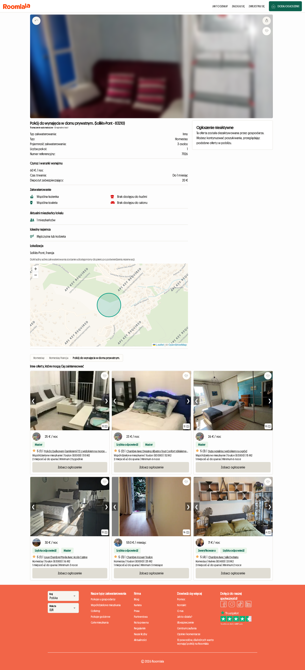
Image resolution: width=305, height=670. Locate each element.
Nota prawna (141, 622)
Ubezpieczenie (185, 622)
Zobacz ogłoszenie (70, 467)
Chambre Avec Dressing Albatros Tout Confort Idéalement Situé (160, 451)
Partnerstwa (141, 616)
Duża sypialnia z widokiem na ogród (227, 451)
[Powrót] (36, 26)
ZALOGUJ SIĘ (238, 6)
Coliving (95, 610)
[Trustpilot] (235, 623)
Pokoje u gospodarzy (103, 599)
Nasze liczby (140, 634)
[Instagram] (232, 604)
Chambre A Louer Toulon (139, 557)
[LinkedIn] (248, 604)
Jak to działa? (184, 616)
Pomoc (181, 599)
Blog (136, 599)
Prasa (136, 610)
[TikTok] (240, 604)
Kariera (138, 605)
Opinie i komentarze (188, 634)
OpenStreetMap (177, 344)
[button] (35, 269)
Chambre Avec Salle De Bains (223, 557)
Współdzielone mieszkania (106, 605)
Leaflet (159, 344)
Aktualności (140, 639)
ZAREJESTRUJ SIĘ (257, 6)
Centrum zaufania (186, 628)
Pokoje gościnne (100, 616)
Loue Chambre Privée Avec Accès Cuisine (65, 557)
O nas (180, 610)
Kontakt (181, 605)
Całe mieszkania (100, 622)
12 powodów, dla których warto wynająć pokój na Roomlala (195, 641)
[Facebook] (223, 604)
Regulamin (140, 628)
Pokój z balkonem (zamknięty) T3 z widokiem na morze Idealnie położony (85, 451)
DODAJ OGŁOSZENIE (288, 6)
